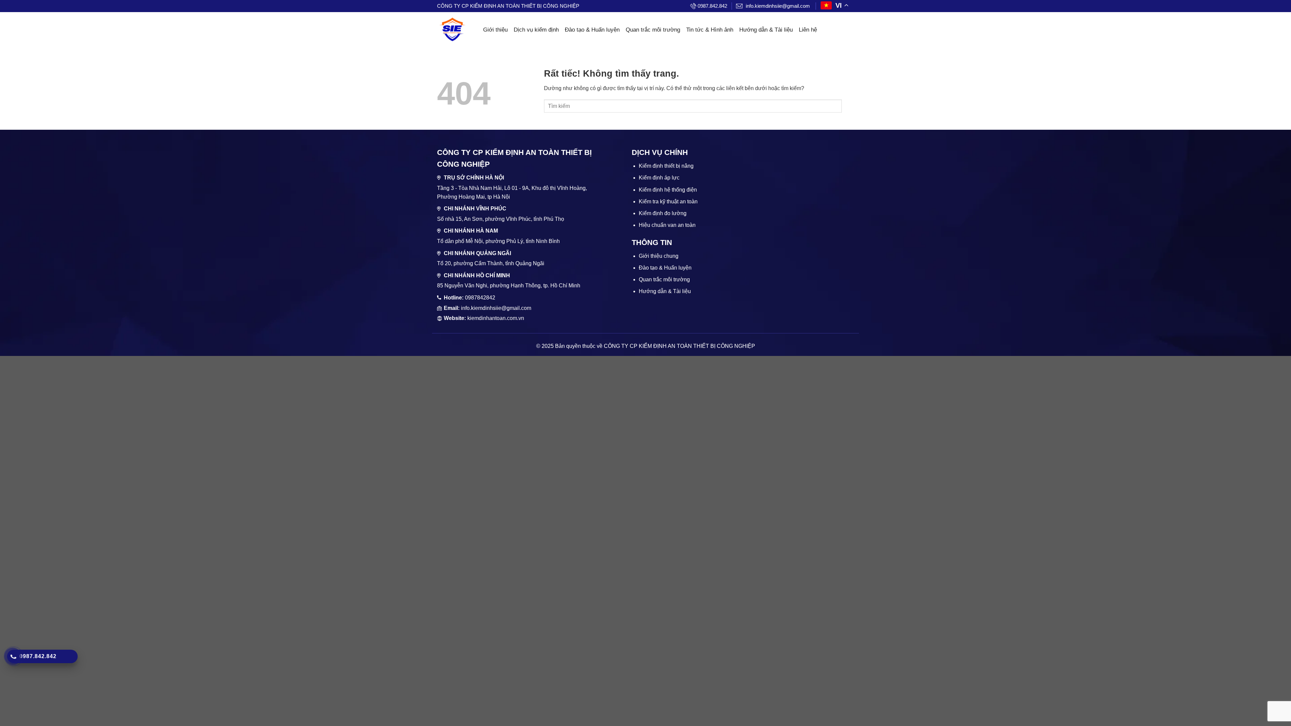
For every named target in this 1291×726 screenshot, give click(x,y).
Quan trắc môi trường (653, 30)
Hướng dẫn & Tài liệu (766, 30)
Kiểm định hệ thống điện (668, 190)
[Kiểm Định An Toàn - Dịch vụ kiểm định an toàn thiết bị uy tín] (452, 30)
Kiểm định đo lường (663, 213)
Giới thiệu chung (658, 256)
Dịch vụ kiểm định (536, 30)
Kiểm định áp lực (659, 177)
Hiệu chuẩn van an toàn (667, 225)
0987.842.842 (712, 6)
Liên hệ (808, 30)
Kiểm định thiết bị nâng (666, 166)
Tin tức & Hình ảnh (709, 30)
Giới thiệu (495, 30)
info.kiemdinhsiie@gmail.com (778, 6)
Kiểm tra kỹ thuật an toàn (668, 201)
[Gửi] (848, 106)
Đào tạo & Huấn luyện (592, 30)
